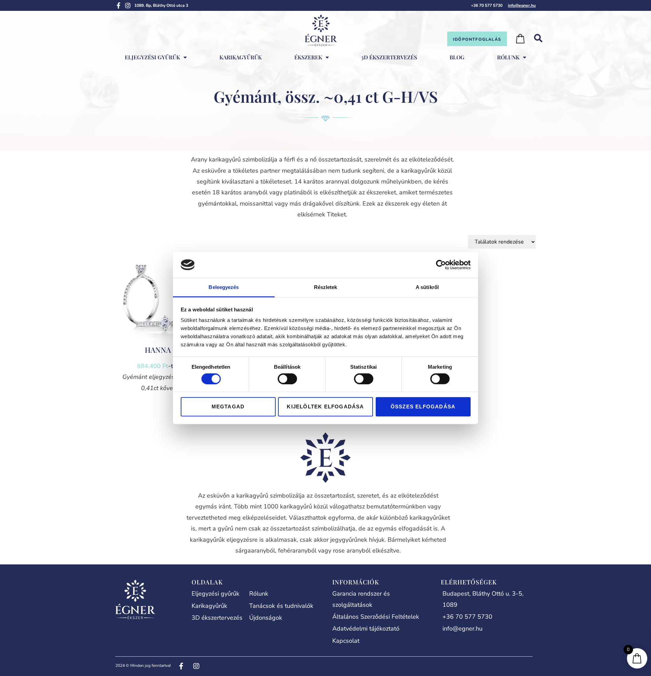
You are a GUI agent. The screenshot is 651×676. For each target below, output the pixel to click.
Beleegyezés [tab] (224, 287)
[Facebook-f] (118, 5)
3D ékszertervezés (389, 57)
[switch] (287, 378)
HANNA (158, 350)
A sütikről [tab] (427, 287)
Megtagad (228, 406)
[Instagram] (128, 5)
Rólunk (508, 57)
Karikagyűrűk (240, 57)
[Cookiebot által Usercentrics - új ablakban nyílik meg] (441, 265)
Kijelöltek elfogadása (325, 406)
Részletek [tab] (325, 287)
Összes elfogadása (423, 406)
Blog (457, 57)
